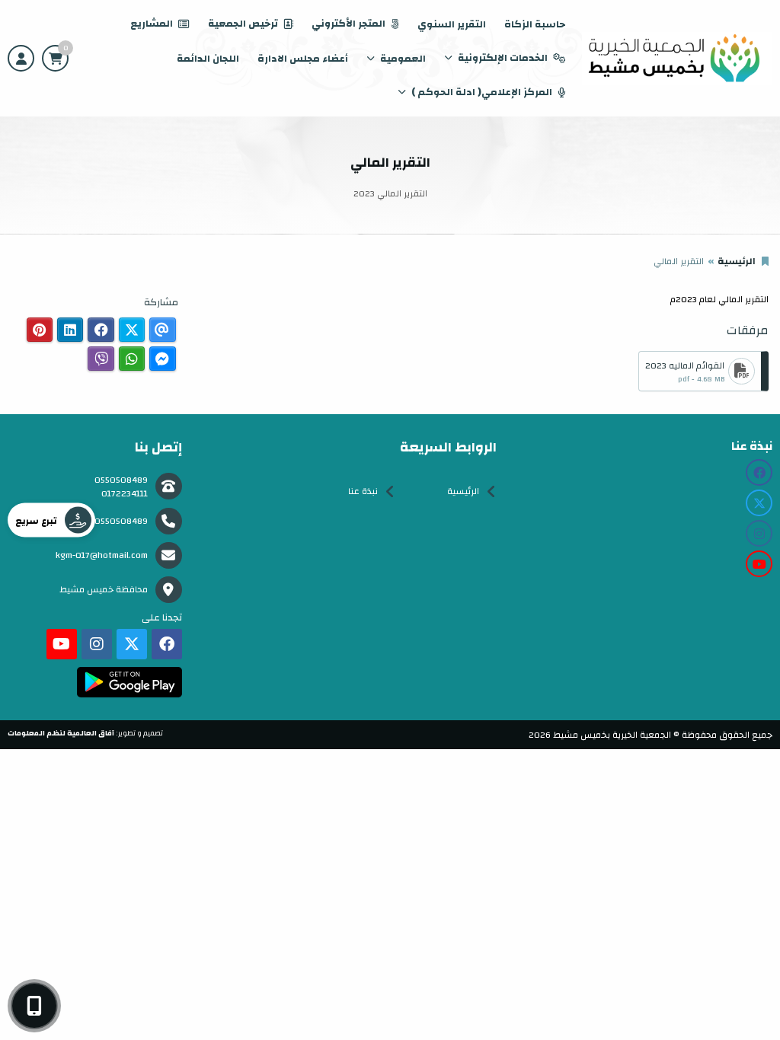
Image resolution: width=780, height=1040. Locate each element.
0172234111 (124, 493)
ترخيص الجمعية (243, 23)
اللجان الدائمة (208, 58)
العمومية (403, 58)
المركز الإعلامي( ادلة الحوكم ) (481, 92)
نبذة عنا (363, 491)
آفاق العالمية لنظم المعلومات (61, 733)
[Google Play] (129, 682)
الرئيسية (737, 261)
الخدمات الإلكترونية (503, 58)
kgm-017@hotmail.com (102, 555)
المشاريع (151, 23)
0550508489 (121, 479)
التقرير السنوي (451, 24)
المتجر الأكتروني (348, 23)
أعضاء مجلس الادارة (302, 58)
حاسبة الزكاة (534, 24)
